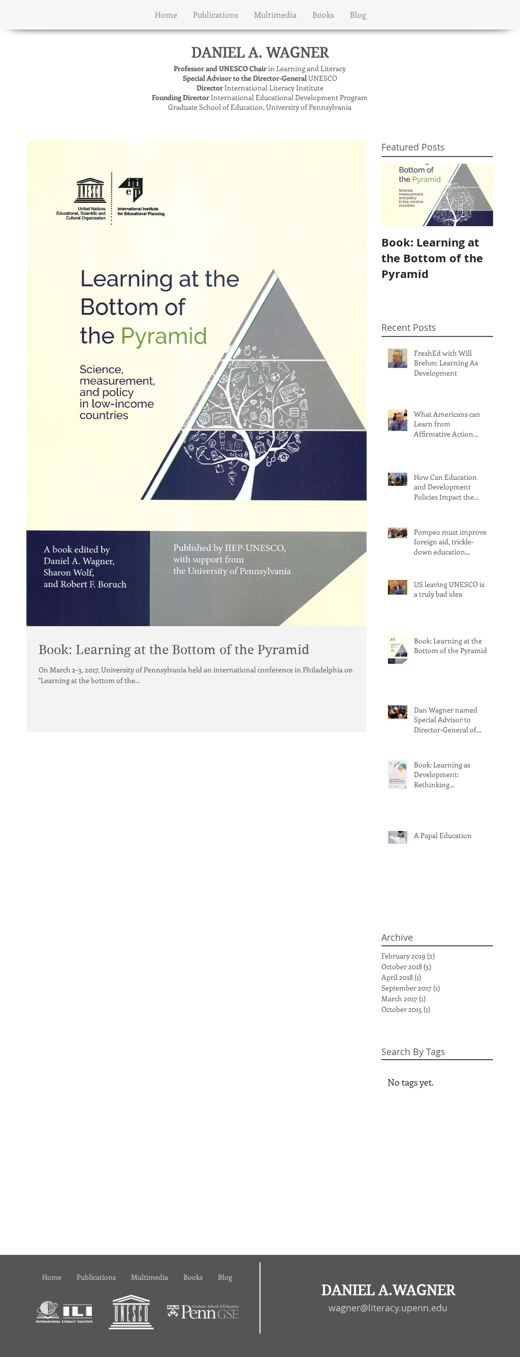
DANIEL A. (228, 52)
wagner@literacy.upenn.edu (388, 1308)
